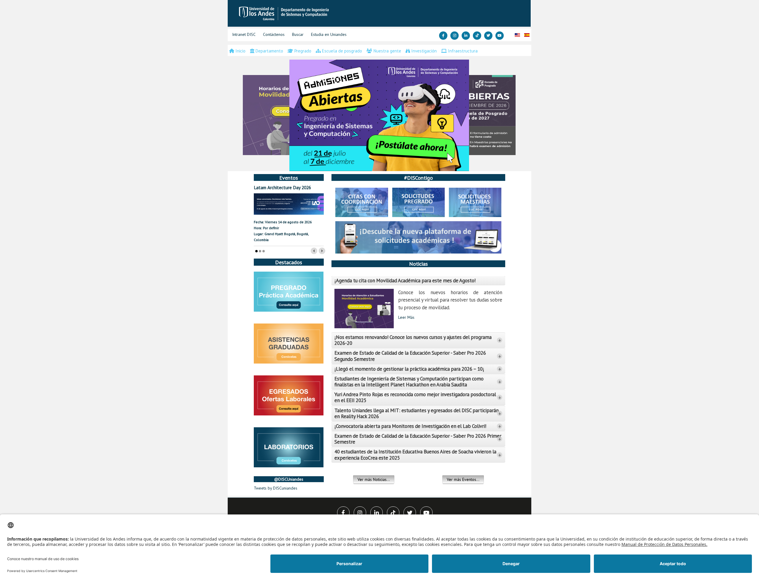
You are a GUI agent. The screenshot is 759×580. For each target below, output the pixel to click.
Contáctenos (274, 34)
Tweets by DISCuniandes (275, 488)
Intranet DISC (244, 34)
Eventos (288, 177)
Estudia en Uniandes (329, 34)
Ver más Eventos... (463, 479)
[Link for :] (379, 115)
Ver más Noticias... (374, 479)
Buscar (298, 34)
